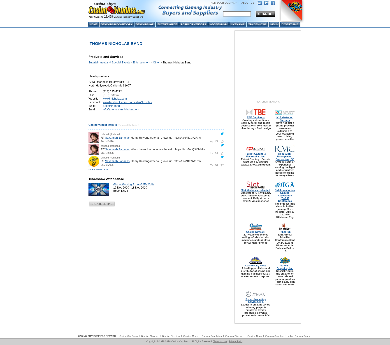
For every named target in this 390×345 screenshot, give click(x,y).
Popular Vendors (193, 24)
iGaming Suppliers (274, 336)
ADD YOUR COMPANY (224, 2)
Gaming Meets (190, 336)
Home (93, 24)
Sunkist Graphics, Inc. (285, 267)
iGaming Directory (234, 336)
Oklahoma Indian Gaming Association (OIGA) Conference (285, 195)
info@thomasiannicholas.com (121, 109)
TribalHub (285, 232)
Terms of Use (220, 341)
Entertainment (141, 62)
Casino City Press (255, 265)
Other (156, 62)
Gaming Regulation (212, 336)
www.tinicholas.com (115, 98)
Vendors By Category (116, 24)
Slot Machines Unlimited (255, 190)
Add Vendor (218, 24)
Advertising (290, 24)
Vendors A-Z (144, 24)
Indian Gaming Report (299, 336)
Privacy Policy (236, 341)
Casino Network (255, 232)
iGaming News (254, 336)
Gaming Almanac (150, 336)
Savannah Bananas (117, 137)
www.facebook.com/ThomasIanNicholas (127, 102)
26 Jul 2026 (107, 141)
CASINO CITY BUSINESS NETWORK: (98, 336)
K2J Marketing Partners (284, 118)
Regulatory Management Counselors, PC (285, 156)
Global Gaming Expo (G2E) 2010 (133, 184)
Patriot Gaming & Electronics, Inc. (256, 155)
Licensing (237, 24)
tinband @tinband (110, 134)
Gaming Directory (171, 336)
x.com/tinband (111, 105)
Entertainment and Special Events (109, 62)
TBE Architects (256, 117)
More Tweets (98, 169)
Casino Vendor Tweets (102, 124)
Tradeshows (257, 24)
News (274, 24)
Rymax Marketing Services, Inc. (256, 300)
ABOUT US (247, 2)
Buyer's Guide (167, 24)
